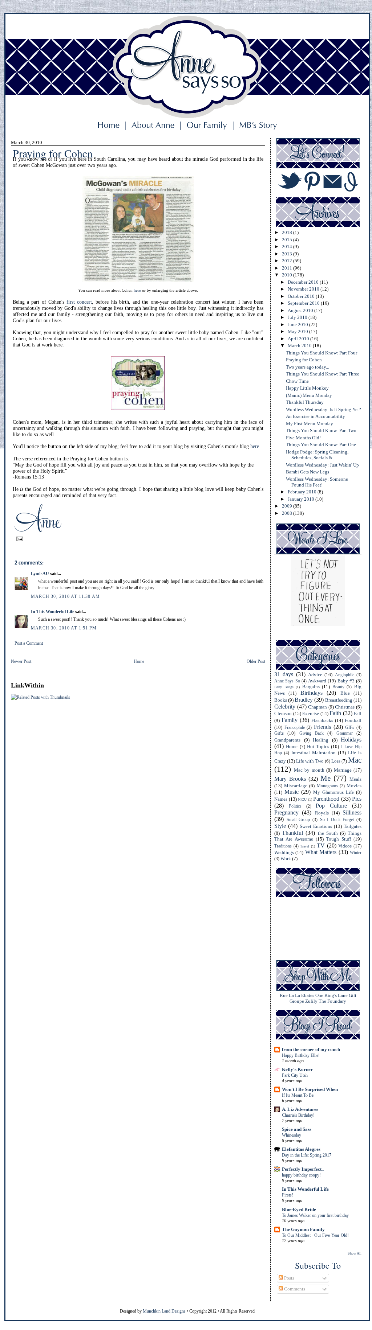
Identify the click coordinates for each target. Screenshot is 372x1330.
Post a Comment (29, 643)
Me (325, 778)
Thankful (292, 833)
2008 (287, 513)
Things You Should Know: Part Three (322, 374)
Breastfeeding (338, 700)
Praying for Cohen (304, 359)
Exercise (310, 713)
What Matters (320, 852)
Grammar (344, 733)
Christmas (345, 707)
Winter (355, 852)
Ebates (307, 995)
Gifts (279, 733)
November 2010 (304, 289)
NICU (302, 799)
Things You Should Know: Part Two (321, 430)
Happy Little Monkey (307, 388)
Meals (355, 779)
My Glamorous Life (333, 792)
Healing (320, 740)
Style (280, 826)
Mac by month (309, 770)
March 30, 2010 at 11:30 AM (65, 596)
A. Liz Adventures (300, 1109)
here (137, 290)
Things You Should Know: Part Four (321, 353)
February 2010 (303, 491)
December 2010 (304, 282)
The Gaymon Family (303, 1229)
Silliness (352, 812)
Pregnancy (286, 812)
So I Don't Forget (337, 819)
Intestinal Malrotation (313, 752)
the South (328, 833)
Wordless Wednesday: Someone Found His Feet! (317, 482)
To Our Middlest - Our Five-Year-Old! (315, 1235)
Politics (295, 806)
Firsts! (287, 1195)
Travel (304, 846)
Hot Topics (318, 746)
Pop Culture (331, 805)
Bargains (311, 686)
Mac (354, 760)
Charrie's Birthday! (298, 1115)
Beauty (338, 687)
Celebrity (284, 706)
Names (280, 799)
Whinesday (291, 1135)
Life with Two (309, 761)
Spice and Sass (296, 1129)
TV (321, 845)
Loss (335, 761)
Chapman (317, 707)
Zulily (311, 1001)
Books (280, 700)
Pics (356, 799)
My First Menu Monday (309, 423)
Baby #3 (346, 681)
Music (291, 792)
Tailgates (352, 826)
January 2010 (301, 499)
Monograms (327, 786)
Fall (357, 713)
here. (255, 446)
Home (139, 661)
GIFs (349, 727)
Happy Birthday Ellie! (301, 1055)
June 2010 (298, 324)
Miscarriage (295, 785)
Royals (322, 813)
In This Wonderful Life (52, 611)
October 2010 (302, 296)
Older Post (256, 661)
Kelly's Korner (297, 1069)
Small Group (298, 819)
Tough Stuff (338, 839)
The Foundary (332, 1001)
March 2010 (300, 345)
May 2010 (298, 331)
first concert (79, 302)
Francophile (294, 727)
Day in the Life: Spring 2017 (306, 1155)
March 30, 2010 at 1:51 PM (64, 628)
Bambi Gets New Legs (307, 472)
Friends (322, 727)
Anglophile (344, 675)
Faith (335, 713)
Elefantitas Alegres (301, 1149)
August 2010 (301, 310)
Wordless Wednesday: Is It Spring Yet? (323, 409)
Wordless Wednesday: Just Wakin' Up (322, 465)
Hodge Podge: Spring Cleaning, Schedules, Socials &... (317, 454)
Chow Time (297, 381)
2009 (287, 506)
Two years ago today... (307, 367)
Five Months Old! (303, 437)
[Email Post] (18, 538)
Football (353, 720)
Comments (294, 1289)
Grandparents (287, 740)
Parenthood (326, 799)
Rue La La (290, 995)
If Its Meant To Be (298, 1095)
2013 (287, 253)
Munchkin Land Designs (164, 1311)
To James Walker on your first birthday (315, 1215)
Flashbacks (322, 720)
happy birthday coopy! (301, 1175)
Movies (354, 785)
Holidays (351, 739)
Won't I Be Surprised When (310, 1089)
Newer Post (21, 661)
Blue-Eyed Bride (299, 1209)
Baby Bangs (284, 687)
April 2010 (299, 338)
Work (285, 858)
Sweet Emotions (316, 826)
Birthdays (311, 693)
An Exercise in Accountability (315, 416)
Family (290, 720)
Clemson (283, 713)
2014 (287, 246)
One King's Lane (331, 995)
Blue (345, 693)
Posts (288, 1278)
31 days (283, 674)
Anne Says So (287, 681)
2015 (287, 239)
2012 (287, 260)
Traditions (283, 846)
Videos (345, 846)
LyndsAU (40, 573)
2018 (287, 232)
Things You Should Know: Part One (321, 444)
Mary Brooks (290, 779)
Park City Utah (295, 1075)
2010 (287, 275)
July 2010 (298, 317)
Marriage (343, 770)
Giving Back (311, 733)
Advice (315, 674)
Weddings (284, 852)
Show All (354, 1253)
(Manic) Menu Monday (309, 395)
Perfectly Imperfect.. (303, 1169)
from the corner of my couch (311, 1049)
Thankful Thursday (305, 402)
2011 (287, 268)
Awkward (317, 681)
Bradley (304, 700)
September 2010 (304, 303)
